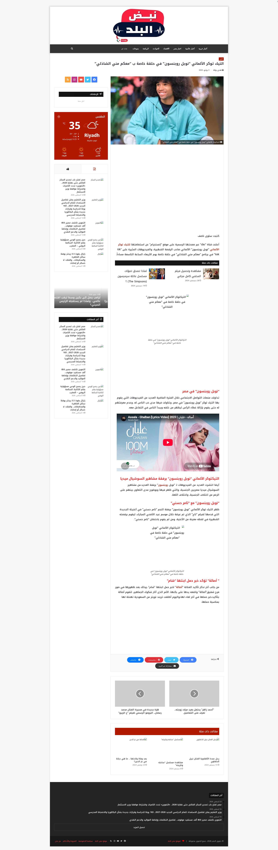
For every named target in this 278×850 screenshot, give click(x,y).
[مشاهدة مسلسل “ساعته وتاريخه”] (167, 749)
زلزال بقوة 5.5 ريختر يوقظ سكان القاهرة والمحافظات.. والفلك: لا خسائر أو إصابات (73, 258)
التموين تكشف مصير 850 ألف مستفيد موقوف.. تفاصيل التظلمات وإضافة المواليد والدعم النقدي (73, 227)
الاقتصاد (166, 49)
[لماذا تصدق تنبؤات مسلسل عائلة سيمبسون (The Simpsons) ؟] (157, 273)
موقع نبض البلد (101, 841)
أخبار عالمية (190, 49)
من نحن (58, 841)
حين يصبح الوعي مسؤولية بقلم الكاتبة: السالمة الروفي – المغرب (72, 243)
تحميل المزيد (139, 827)
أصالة (179, 587)
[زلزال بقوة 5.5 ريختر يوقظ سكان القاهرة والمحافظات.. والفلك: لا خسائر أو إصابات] (95, 257)
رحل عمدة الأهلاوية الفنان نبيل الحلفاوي (204, 760)
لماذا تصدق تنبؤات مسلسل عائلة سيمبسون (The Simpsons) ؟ (132, 276)
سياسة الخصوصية (85, 841)
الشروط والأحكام (69, 841)
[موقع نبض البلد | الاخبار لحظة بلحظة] (139, 25)
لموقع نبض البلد (174, 841)
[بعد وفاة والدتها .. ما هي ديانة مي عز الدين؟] (131, 747)
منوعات (136, 49)
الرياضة (146, 49)
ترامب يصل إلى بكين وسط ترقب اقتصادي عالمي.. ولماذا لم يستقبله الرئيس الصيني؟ (81, 301)
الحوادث (156, 49)
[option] (81, 292)
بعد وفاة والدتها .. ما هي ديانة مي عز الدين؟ (131, 760)
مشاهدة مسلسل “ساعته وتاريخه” (170, 764)
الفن (221, 59)
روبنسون (163, 485)
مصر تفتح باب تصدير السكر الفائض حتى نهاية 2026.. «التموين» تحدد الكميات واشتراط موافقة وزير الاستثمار (72, 186)
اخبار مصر (177, 49)
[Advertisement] (167, 170)
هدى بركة (217, 70)
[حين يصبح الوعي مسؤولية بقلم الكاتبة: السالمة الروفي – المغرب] (95, 244)
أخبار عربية (203, 49)
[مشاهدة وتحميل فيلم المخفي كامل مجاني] (211, 273)
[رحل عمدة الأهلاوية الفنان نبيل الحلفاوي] (203, 747)
